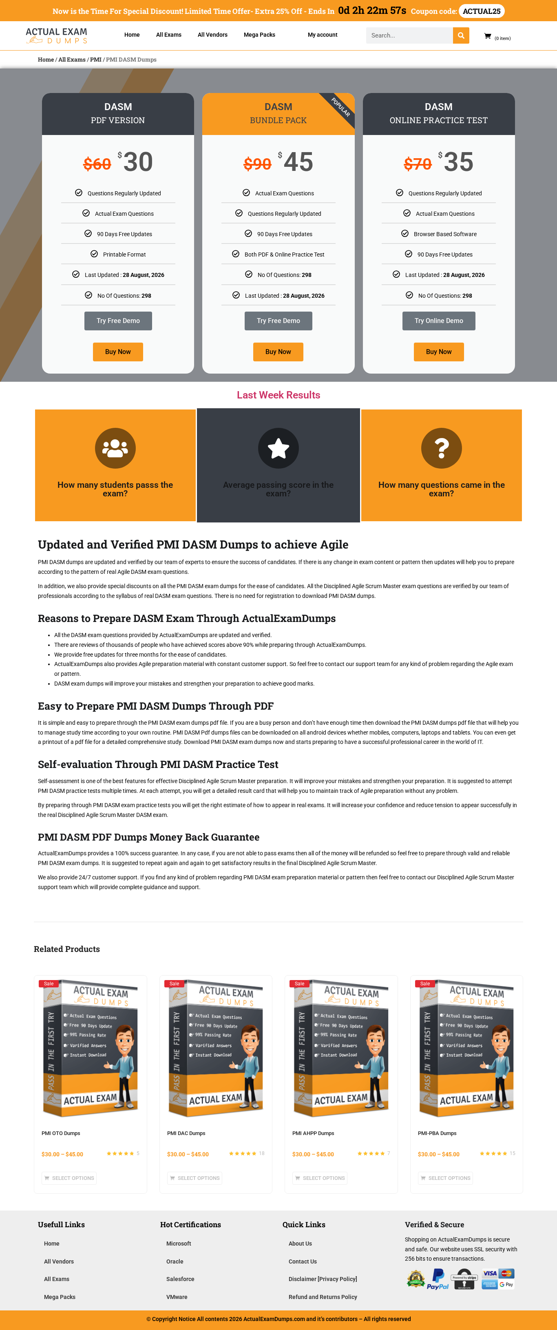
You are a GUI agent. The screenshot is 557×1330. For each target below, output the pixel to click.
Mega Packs (259, 34)
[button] (494, 35)
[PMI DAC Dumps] (216, 983)
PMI (96, 59)
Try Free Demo (118, 321)
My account (323, 34)
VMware (177, 1297)
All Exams (168, 34)
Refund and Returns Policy (323, 1297)
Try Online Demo (439, 321)
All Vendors (213, 34)
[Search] (461, 35)
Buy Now (118, 352)
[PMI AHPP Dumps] (341, 983)
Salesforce (180, 1279)
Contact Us (303, 1261)
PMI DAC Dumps (186, 1133)
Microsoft (178, 1243)
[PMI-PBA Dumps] (467, 983)
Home (132, 34)
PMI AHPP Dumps (313, 1133)
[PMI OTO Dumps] (90, 983)
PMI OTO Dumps (61, 1133)
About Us (300, 1243)
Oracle (174, 1261)
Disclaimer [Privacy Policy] (323, 1279)
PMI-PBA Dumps (437, 1133)
